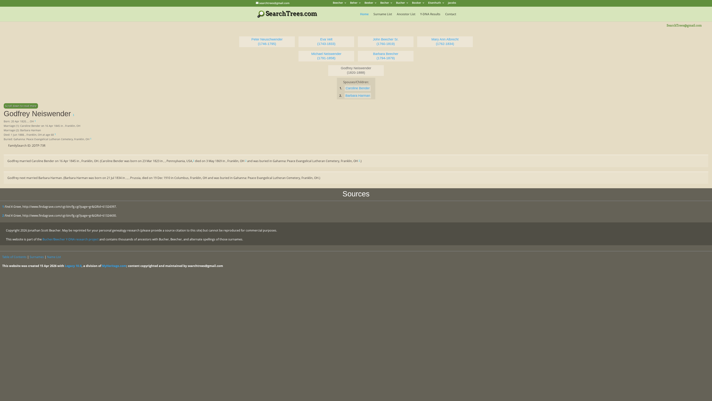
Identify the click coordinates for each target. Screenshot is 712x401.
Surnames (37, 257)
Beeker (369, 3)
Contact (450, 14)
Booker (416, 3)
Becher (384, 3)
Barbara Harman (357, 95)
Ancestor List (406, 14)
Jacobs (452, 3)
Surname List (382, 14)
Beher (353, 3)
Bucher (400, 3)
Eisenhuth (434, 3)
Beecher (338, 3)
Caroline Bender (358, 88)
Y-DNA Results (430, 14)
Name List (54, 257)
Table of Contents (14, 257)
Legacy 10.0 (73, 266)
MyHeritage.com (114, 266)
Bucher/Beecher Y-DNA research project (70, 239)
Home (364, 14)
